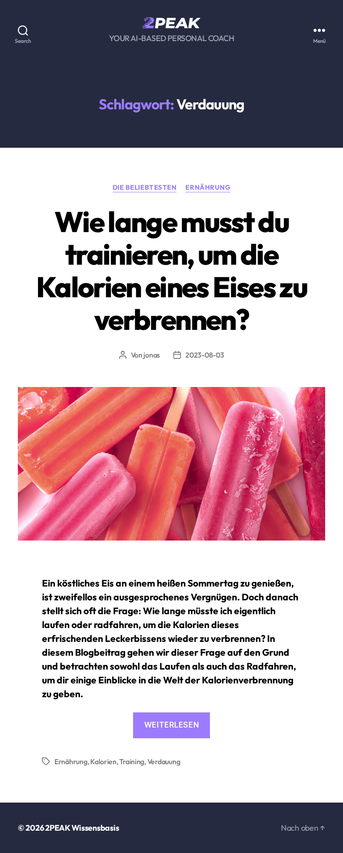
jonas (151, 354)
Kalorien (103, 761)
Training (131, 761)
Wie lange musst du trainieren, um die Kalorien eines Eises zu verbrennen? (171, 270)
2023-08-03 (204, 354)
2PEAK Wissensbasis (82, 828)
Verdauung (163, 761)
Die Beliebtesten (145, 187)
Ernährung (207, 187)
